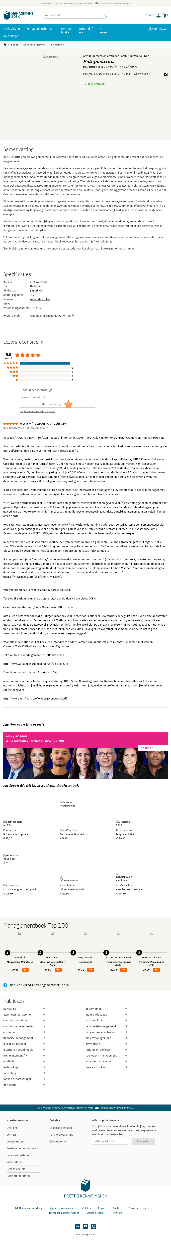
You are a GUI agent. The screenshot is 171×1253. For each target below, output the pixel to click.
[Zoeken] (105, 15)
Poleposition (57, 44)
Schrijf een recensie (35, 389)
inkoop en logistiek (14, 1043)
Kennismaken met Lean (129, 889)
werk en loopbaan (96, 1067)
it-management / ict (15, 1055)
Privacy (102, 1208)
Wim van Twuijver (138, 56)
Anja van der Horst (114, 56)
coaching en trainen (15, 1020)
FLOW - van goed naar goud (19, 889)
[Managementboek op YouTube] (85, 1226)
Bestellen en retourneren (22, 1148)
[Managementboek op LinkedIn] (77, 1226)
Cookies (117, 1208)
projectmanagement (98, 1038)
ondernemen (94, 1008)
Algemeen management (34, 44)
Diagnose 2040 (125, 834)
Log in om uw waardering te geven (37, 411)
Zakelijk (54, 1120)
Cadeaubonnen (58, 1141)
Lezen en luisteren (18, 1155)
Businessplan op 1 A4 (15, 834)
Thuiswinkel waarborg (30, 1208)
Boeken (14, 44)
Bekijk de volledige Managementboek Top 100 (40, 985)
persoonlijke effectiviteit (100, 1032)
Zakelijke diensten (60, 1127)
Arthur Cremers (92, 56)
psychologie (93, 1043)
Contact (11, 1134)
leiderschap (10, 1067)
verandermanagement (100, 1061)
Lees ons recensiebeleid (32, 397)
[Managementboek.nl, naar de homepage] (18, 19)
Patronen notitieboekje (73, 834)
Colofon (86, 1208)
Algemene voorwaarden (62, 1208)
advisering (9, 1008)
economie (9, 1032)
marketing (9, 1073)
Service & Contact (96, 1213)
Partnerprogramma (19, 1175)
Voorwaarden (15, 1141)
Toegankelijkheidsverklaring (64, 1213)
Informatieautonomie (72, 889)
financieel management (18, 1038)
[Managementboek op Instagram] (93, 1226)
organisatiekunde (96, 1014)
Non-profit (67, 315)
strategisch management (101, 1055)
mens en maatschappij (17, 1079)
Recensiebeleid (16, 1169)
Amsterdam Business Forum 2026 (35, 741)
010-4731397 (160, 28)
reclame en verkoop (98, 1049)
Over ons (12, 1127)
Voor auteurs (15, 1162)
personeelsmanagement (101, 1026)
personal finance (96, 1020)
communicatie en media (18, 1026)
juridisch (8, 1061)
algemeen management (18, 1014)
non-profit (9, 1084)
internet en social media (18, 1049)
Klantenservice (17, 1120)
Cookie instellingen (139, 1208)
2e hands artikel (40, 299)
